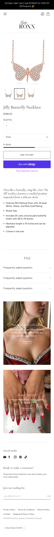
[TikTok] (25, 457)
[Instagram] (15, 457)
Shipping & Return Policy (23, 514)
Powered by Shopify (33, 518)
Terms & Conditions (26, 509)
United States (13, 528)
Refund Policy (43, 509)
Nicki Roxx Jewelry (17, 518)
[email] (4, 457)
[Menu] (5, 14)
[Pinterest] (20, 457)
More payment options (27, 171)
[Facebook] (9, 457)
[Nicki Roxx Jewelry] (27, 24)
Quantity (7, 119)
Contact (6, 514)
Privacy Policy (9, 509)
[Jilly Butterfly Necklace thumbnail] (8, 94)
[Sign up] (49, 496)
